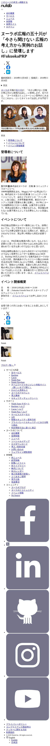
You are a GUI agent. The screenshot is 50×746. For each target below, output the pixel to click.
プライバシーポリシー (16, 724)
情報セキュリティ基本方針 (23, 419)
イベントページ (41, 273)
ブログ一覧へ (7, 365)
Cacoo (14, 377)
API (13, 417)
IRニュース (16, 457)
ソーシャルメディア (20, 441)
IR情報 (9, 21)
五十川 (19, 90)
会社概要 (10, 13)
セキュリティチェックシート (24, 398)
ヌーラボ (5, 90)
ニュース (10, 19)
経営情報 (15, 460)
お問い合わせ (17, 449)
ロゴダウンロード (19, 444)
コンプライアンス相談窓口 (18, 727)
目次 (5, 85)
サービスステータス (20, 414)
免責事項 (15, 482)
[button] (27, 740)
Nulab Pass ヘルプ (19, 412)
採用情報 (15, 436)
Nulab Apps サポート (20, 404)
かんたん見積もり (19, 390)
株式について (17, 468)
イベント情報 (17, 493)
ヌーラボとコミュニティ (22, 490)
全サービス (16, 373)
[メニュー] (2, 9)
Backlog (14, 375)
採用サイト (11, 24)
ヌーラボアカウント (20, 393)
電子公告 (15, 479)
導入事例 (15, 395)
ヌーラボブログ (18, 487)
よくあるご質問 (18, 476)
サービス (10, 16)
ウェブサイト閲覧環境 (21, 452)
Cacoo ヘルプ (17, 409)
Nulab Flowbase (18, 382)
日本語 (14, 742)
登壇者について (15, 140)
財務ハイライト (18, 463)
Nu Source (15, 495)
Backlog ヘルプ (18, 406)
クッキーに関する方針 (16, 730)
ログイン (10, 27)
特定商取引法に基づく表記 (23, 428)
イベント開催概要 (16, 146)
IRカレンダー (17, 471)
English (14, 740)
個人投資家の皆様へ (20, 474)
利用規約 (10, 732)
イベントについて (16, 143)
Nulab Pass (15, 380)
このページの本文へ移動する (14, 2)
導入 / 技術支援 (18, 447)
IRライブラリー (18, 466)
